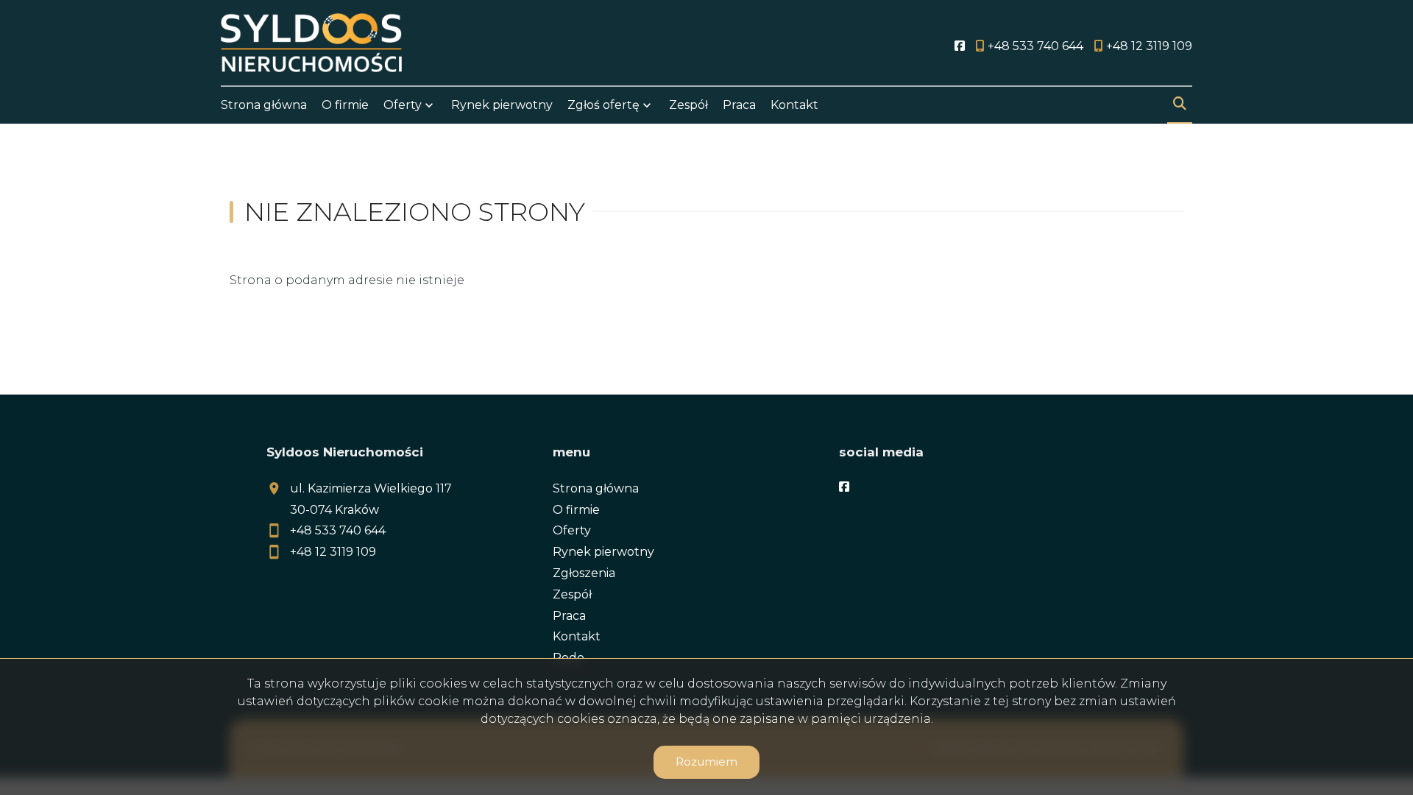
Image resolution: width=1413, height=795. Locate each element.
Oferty (402, 105)
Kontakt (794, 105)
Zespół (688, 105)
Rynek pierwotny (502, 105)
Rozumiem (706, 761)
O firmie (345, 105)
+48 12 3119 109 (333, 552)
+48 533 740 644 (338, 530)
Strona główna (264, 105)
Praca (739, 105)
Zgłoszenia (584, 573)
